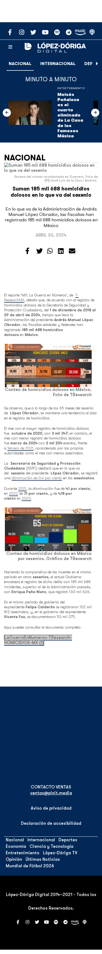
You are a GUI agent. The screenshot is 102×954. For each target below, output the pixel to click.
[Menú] (10, 47)
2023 (26, 498)
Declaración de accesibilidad (51, 823)
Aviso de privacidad (51, 808)
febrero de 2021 (20, 448)
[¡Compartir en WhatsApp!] (50, 251)
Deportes (67, 839)
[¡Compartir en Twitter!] (39, 251)
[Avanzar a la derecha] (97, 64)
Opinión (14, 859)
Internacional (58, 63)
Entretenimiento (71, 88)
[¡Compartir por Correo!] (72, 251)
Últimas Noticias (43, 859)
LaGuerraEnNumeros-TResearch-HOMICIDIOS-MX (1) (38, 640)
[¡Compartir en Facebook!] (27, 251)
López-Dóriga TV (60, 852)
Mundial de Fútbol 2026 (30, 866)
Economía (16, 846)
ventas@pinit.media (51, 793)
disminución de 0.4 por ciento (37, 478)
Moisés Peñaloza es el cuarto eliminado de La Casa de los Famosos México (70, 115)
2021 (22, 488)
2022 (13, 493)
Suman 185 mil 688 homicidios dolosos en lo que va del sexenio (51, 192)
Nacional (20, 63)
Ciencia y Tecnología (51, 846)
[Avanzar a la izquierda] (7, 113)
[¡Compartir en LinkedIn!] (61, 251)
